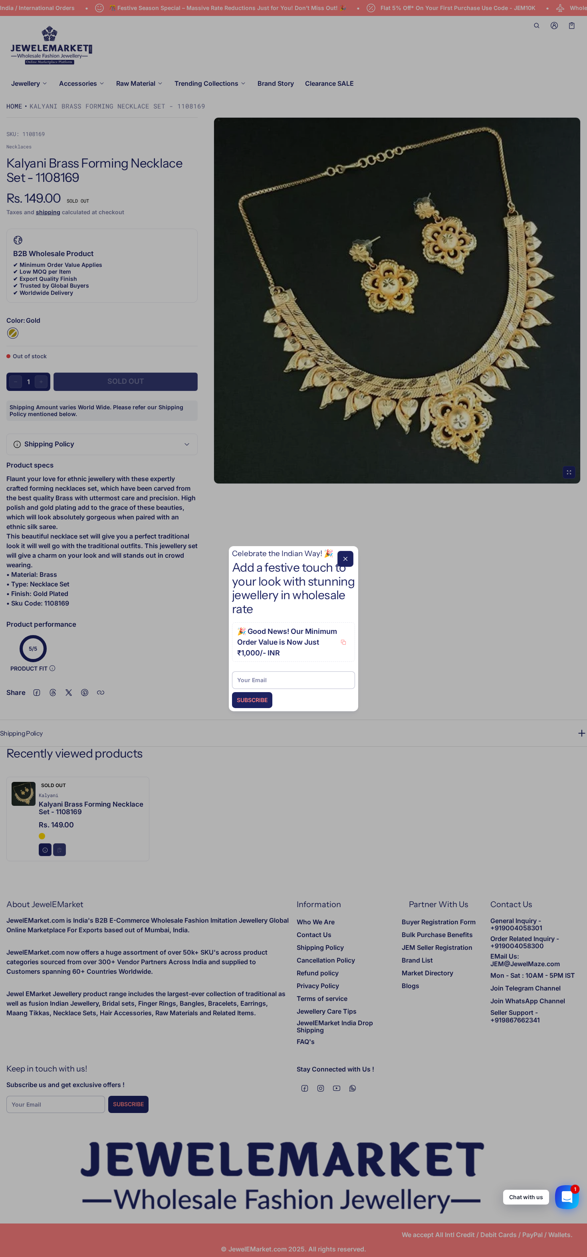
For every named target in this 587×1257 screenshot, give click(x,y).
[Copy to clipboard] (343, 642)
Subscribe (252, 700)
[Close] (345, 558)
